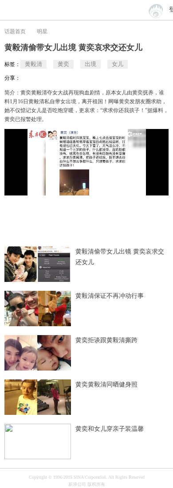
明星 (42, 31)
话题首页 (15, 31)
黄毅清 (33, 64)
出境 (90, 64)
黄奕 (63, 64)
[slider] (135, 185)
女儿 (117, 64)
